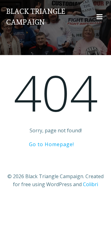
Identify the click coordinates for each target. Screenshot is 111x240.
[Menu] (99, 17)
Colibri (90, 184)
